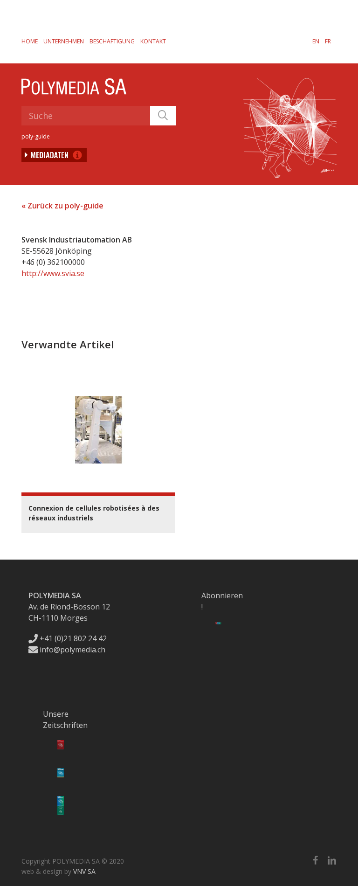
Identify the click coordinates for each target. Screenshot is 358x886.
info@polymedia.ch (72, 649)
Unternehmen (63, 41)
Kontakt (153, 41)
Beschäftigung (112, 41)
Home (29, 41)
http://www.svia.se (52, 273)
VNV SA (84, 871)
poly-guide (35, 136)
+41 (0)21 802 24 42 (72, 638)
